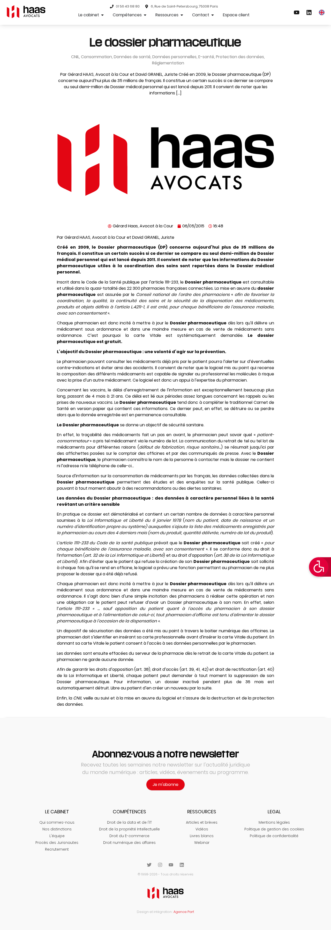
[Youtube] (171, 864)
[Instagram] (160, 864)
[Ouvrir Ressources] (182, 15)
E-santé (206, 57)
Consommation (96, 57)
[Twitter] (149, 864)
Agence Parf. (184, 911)
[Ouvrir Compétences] (145, 15)
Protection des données (240, 57)
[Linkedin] (181, 864)
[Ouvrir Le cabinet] (102, 15)
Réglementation (168, 63)
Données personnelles (174, 57)
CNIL (75, 57)
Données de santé (132, 57)
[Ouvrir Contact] (212, 15)
